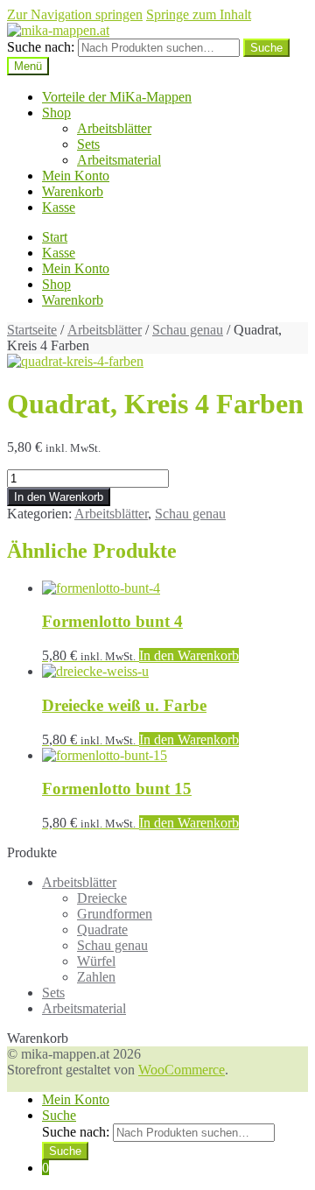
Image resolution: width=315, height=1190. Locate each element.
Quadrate (102, 929)
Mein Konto (75, 175)
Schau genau (187, 329)
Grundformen (114, 913)
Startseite (32, 329)
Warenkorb (72, 191)
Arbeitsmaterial (119, 159)
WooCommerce (181, 1069)
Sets (88, 144)
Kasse (58, 207)
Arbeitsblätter (114, 128)
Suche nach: (40, 46)
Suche (59, 1115)
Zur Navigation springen (75, 14)
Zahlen (96, 976)
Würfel (96, 961)
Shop (56, 112)
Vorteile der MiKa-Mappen (117, 96)
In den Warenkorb (58, 496)
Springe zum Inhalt (198, 14)
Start (54, 236)
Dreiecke (102, 898)
